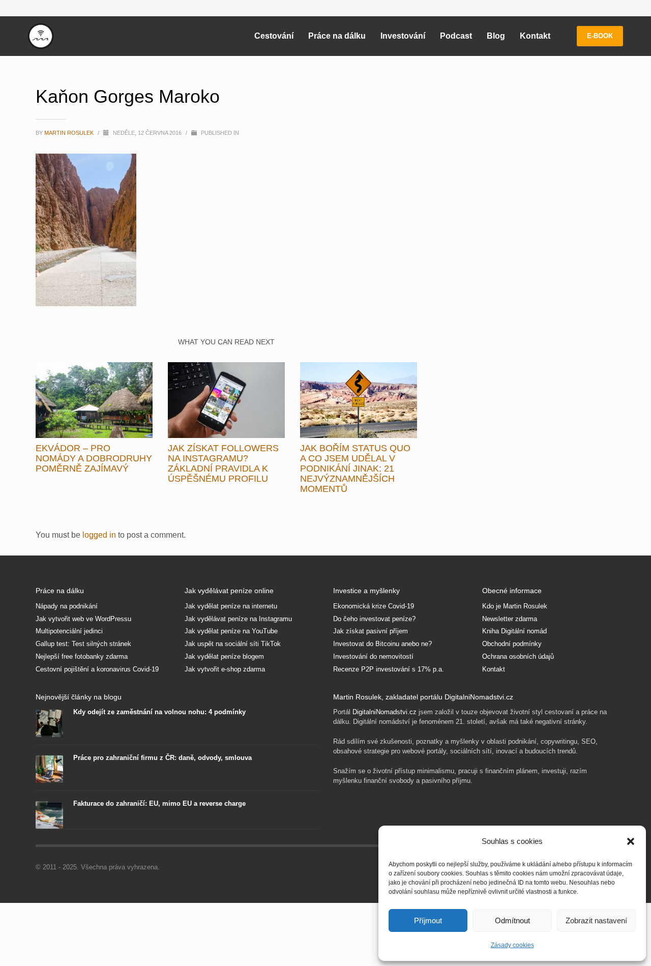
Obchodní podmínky (512, 644)
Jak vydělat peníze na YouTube (231, 631)
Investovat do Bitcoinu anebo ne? (382, 644)
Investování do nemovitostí (373, 656)
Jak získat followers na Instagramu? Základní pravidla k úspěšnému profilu (223, 463)
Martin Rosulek (69, 133)
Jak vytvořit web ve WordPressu (83, 619)
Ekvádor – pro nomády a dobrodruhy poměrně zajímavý (94, 458)
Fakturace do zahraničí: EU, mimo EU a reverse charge (159, 803)
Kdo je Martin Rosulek (514, 606)
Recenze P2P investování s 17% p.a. (388, 669)
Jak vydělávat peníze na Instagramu (238, 619)
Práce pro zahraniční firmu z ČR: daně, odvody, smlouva (162, 758)
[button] (631, 841)
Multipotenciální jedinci (69, 631)
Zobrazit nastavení (596, 920)
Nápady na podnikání (67, 606)
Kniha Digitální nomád (514, 631)
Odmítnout (512, 920)
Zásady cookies (512, 945)
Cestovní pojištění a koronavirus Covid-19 (97, 669)
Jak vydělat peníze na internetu (231, 606)
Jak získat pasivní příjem (370, 631)
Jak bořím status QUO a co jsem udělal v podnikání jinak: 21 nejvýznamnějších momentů (355, 468)
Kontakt (493, 669)
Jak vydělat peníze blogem (224, 656)
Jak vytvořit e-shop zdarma (225, 669)
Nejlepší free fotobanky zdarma (82, 656)
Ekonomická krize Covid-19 (373, 606)
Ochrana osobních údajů (518, 656)
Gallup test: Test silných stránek (83, 644)
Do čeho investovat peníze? (374, 619)
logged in (100, 535)
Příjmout (428, 920)
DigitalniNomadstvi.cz (384, 712)
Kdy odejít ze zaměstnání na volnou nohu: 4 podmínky (159, 712)
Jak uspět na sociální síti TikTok (233, 644)
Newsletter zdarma (509, 619)
